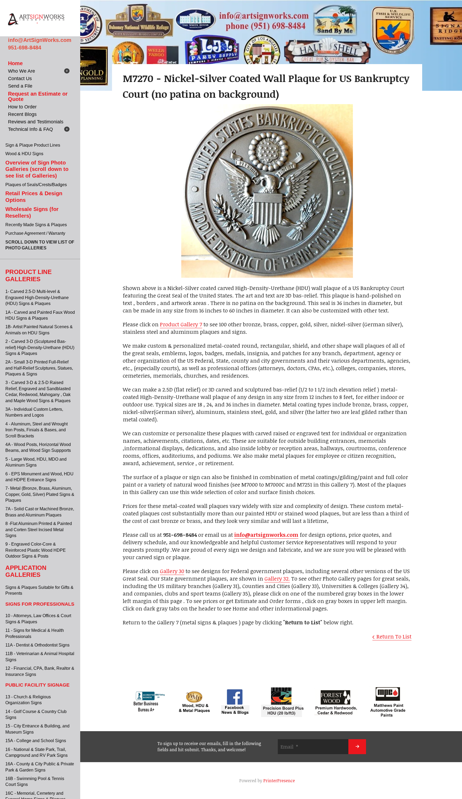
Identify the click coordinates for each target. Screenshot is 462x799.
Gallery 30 (172, 571)
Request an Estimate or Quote (38, 96)
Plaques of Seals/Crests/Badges (36, 184)
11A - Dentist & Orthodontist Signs (37, 645)
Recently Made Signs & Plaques (36, 224)
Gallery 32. (277, 578)
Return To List (393, 636)
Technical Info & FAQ (30, 129)
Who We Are (21, 71)
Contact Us (20, 78)
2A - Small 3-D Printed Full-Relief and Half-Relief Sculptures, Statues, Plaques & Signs (39, 368)
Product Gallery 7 (181, 324)
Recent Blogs (22, 114)
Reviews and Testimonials (35, 121)
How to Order (22, 106)
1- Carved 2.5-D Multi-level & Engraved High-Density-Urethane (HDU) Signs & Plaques (37, 297)
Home (15, 63)
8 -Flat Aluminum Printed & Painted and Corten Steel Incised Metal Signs (38, 529)
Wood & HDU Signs (24, 153)
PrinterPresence (279, 781)
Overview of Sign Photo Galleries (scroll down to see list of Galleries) (36, 169)
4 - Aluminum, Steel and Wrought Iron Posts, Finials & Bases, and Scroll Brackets (36, 430)
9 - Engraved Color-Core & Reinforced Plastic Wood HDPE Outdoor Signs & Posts (35, 550)
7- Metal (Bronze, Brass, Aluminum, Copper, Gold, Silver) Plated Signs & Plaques (39, 494)
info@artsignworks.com (266, 534)
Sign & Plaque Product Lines (32, 145)
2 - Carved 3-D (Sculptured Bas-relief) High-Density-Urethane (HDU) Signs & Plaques (39, 347)
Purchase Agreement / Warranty (35, 233)
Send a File (20, 86)
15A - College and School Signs (35, 740)
